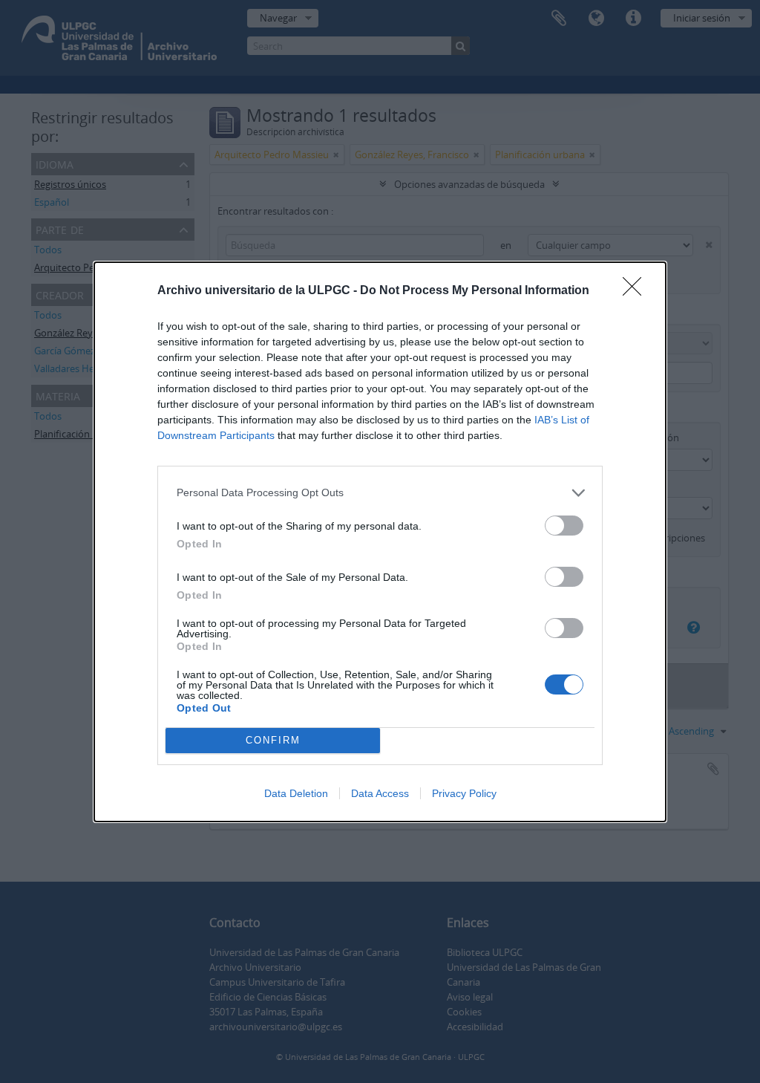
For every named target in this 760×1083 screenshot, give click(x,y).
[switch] (564, 526)
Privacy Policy (464, 793)
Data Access (380, 793)
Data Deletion (296, 793)
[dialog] (380, 542)
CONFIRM (273, 740)
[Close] (637, 291)
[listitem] (380, 493)
